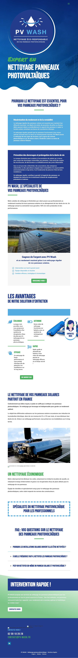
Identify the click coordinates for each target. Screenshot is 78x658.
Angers (34, 654)
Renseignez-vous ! (39, 281)
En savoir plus (26, 377)
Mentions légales (52, 652)
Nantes (39, 654)
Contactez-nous (15, 609)
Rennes (44, 654)
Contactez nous (70, 335)
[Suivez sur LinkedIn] (9, 643)
